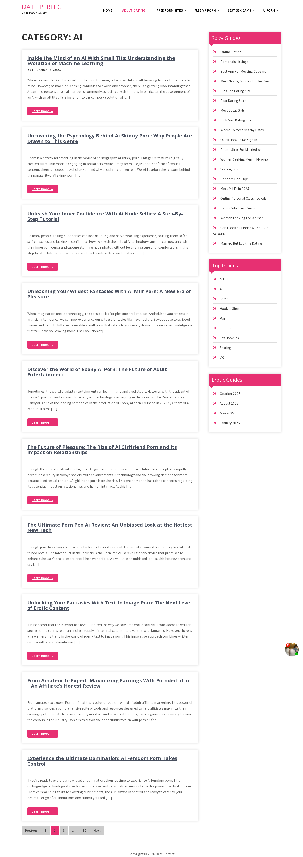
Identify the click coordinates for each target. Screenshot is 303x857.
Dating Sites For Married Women (244, 149)
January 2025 (230, 423)
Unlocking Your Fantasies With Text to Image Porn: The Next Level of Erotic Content (109, 605)
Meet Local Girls (232, 110)
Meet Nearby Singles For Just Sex (245, 81)
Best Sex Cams (239, 10)
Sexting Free (229, 169)
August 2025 (229, 403)
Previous (31, 830)
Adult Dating (133, 10)
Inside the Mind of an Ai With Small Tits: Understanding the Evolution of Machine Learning (101, 60)
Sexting (225, 347)
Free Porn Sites (170, 10)
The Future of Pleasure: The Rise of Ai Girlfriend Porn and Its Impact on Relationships (102, 449)
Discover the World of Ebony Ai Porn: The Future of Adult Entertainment (97, 372)
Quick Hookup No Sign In (238, 139)
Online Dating (231, 52)
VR (222, 357)
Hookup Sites (230, 308)
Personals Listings (234, 61)
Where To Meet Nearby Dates (242, 130)
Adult (224, 279)
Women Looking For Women (242, 218)
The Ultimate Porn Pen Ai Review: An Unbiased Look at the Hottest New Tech (109, 527)
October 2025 (230, 393)
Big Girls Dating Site (235, 91)
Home (107, 10)
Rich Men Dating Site (236, 120)
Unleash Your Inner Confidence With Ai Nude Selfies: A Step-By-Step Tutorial (105, 216)
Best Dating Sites (233, 100)
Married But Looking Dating (241, 243)
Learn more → (42, 111)
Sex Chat (226, 328)
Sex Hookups (229, 338)
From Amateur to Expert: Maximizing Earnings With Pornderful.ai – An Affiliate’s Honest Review (108, 683)
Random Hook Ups (234, 179)
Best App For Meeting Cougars (243, 71)
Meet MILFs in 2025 (234, 188)
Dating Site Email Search (239, 208)
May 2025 (227, 413)
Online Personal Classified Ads (243, 198)
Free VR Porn (205, 10)
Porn (223, 318)
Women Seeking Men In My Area (244, 159)
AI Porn (269, 10)
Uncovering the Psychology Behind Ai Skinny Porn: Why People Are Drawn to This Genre (109, 138)
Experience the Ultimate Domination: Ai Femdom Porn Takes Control (102, 761)
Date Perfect (43, 6)
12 (84, 830)
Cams (224, 298)
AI (221, 289)
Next (97, 830)
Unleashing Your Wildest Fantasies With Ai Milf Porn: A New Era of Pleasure (109, 294)
